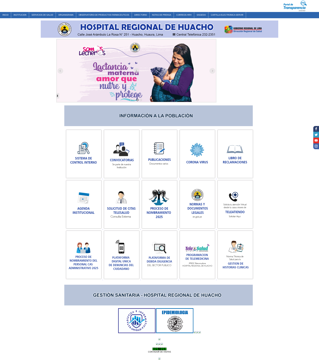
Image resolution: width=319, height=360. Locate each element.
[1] (130, 100)
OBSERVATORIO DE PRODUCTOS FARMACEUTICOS (104, 15)
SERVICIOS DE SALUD (42, 15)
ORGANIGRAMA (66, 15)
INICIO (5, 15)
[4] (141, 100)
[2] (134, 100)
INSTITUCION (20, 15)
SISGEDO (201, 15)
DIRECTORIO (140, 15)
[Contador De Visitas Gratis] (159, 350)
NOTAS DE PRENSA (161, 15)
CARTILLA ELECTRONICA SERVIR (227, 15)
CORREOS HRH (184, 15)
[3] (137, 100)
